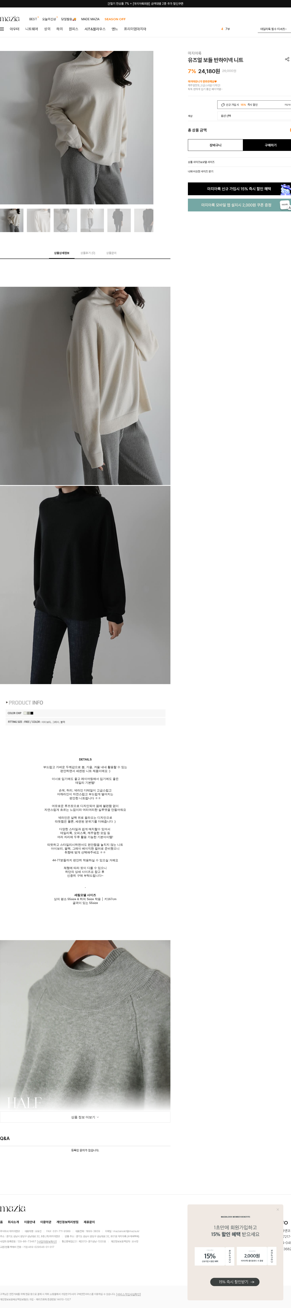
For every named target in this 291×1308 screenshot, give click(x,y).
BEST (33, 19)
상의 (47, 29)
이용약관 (45, 1222)
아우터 (14, 29)
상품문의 (111, 253)
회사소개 (13, 1222)
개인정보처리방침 (67, 1222)
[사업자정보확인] (47, 1241)
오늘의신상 (49, 19)
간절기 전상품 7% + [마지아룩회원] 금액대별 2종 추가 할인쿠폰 (145, 3)
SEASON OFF (115, 19)
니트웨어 (31, 29)
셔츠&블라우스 (95, 29)
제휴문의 (89, 1222)
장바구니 (216, 145)
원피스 (73, 29)
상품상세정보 (61, 253)
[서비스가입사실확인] (128, 1294)
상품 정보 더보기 (83, 1117)
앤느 (115, 29)
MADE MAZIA (90, 19)
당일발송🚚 (68, 19)
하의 (59, 29)
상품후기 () (88, 253)
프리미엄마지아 (135, 29)
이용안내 (29, 1222)
